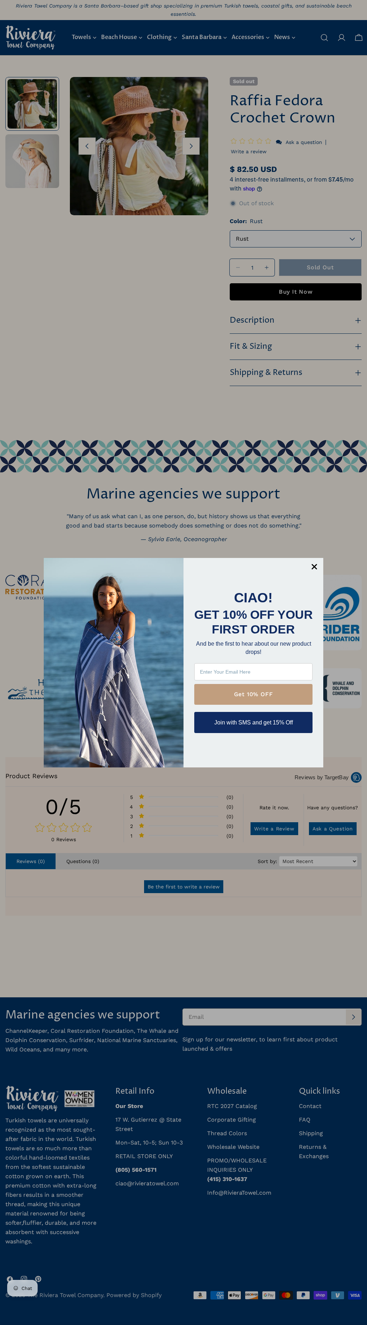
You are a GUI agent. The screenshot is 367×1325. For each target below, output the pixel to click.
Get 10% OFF (253, 694)
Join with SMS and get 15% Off (253, 722)
